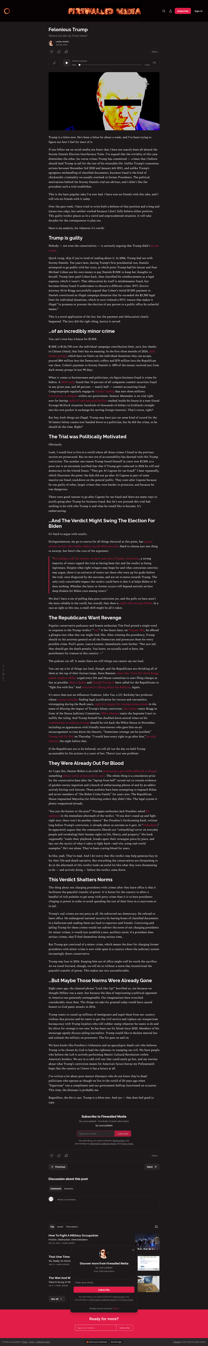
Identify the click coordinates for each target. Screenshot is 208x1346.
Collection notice (43, 1342)
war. (96, 630)
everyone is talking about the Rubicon (106, 687)
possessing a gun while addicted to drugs (129, 771)
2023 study (68, 382)
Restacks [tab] (68, 1188)
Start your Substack (98, 1342)
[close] (133, 1250)
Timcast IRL (136, 630)
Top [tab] (52, 1226)
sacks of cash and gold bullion (87, 401)
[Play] (66, 63)
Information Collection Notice (103, 1299)
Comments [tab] (55, 1188)
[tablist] (62, 1189)
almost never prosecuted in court (84, 776)
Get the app (116, 1342)
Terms (31, 1342)
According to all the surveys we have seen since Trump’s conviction (96, 558)
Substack (177, 1342)
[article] (104, 1241)
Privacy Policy (127, 1299)
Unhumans (150, 825)
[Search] (164, 11)
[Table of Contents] (3, 673)
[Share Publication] (170, 11)
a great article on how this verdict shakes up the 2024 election (101, 543)
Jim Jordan (130, 709)
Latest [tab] (60, 1226)
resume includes (67, 699)
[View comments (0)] (59, 52)
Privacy (25, 1342)
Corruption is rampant (63, 396)
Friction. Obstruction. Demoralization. (68, 1239)
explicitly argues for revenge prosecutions (121, 704)
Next (150, 1166)
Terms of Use (119, 1296)
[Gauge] (154, 63)
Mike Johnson (110, 713)
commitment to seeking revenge (69, 723)
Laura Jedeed (62, 42)
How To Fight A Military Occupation (73, 1235)
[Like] (52, 52)
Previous (60, 1166)
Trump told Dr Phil (61, 736)
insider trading (104, 391)
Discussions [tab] (72, 1226)
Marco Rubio (77, 682)
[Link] (44, 238)
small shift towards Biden (135, 603)
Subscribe (183, 10)
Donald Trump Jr (103, 682)
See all (54, 1298)
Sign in (199, 10)
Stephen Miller (66, 678)
